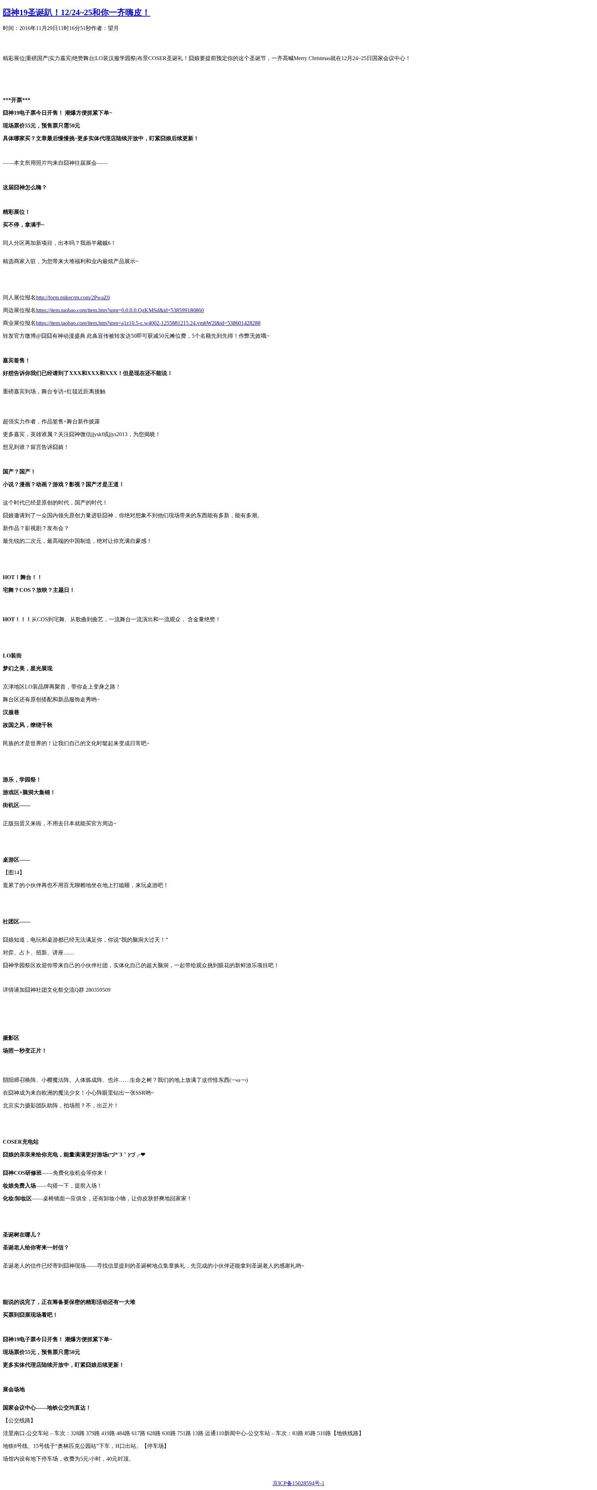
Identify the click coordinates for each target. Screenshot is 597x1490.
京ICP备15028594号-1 (298, 1483)
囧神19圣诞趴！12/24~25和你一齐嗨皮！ (76, 12)
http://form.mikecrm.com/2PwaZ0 (73, 297)
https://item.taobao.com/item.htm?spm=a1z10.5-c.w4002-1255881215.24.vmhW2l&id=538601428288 (148, 323)
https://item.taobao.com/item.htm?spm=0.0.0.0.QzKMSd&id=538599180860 (120, 310)
